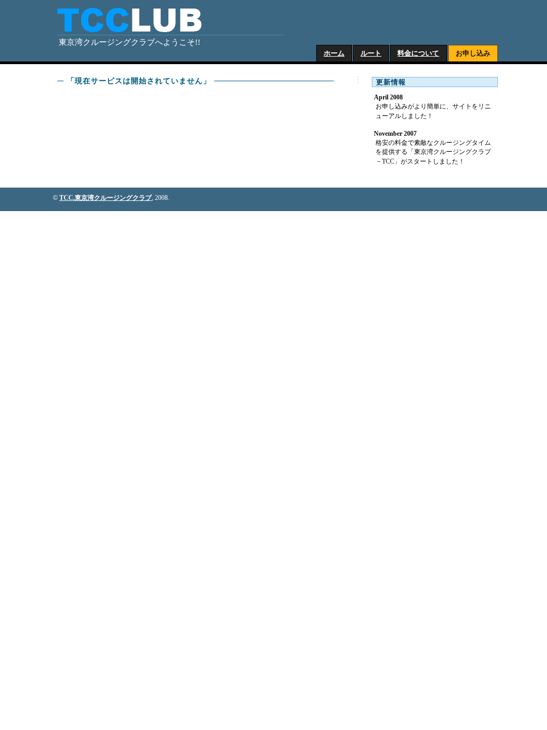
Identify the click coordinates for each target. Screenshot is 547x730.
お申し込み (473, 53)
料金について (418, 53)
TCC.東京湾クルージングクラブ (105, 197)
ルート (371, 53)
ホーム (334, 53)
